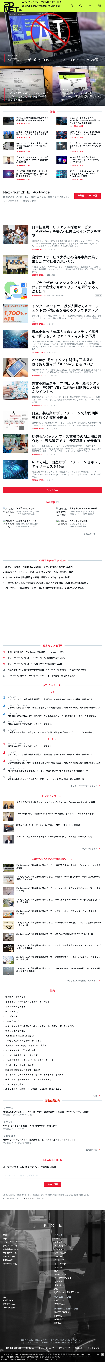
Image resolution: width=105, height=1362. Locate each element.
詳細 (46, 1359)
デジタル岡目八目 (13, 1011)
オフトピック (52, 375)
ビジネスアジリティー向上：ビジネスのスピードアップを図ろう (34, 1074)
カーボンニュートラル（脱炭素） (20, 1065)
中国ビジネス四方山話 (15, 1031)
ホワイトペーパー (11, 1246)
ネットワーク (60, 1264)
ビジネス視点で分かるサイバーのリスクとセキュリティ (30, 1060)
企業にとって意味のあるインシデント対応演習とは (28, 1079)
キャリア (58, 1282)
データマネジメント (63, 1278)
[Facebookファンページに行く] (45, 1225)
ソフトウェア (52, 249)
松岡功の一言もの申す (15, 1006)
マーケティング (61, 1274)
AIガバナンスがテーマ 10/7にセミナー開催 (42, 2)
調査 (56, 1289)
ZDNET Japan (9, 1304)
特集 (95, 1096)
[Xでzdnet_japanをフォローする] (52, 1225)
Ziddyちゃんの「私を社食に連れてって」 (24, 1040)
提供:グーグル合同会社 (55, 295)
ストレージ (59, 1260)
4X (4, 1297)
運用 (56, 1271)
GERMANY (59, 1319)
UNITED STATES (61, 1312)
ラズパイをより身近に (15, 1084)
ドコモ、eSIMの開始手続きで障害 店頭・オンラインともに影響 (37, 577)
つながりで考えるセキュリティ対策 (21, 1055)
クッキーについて (46, 1348)
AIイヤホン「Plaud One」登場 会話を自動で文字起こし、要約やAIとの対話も (44, 588)
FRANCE (58, 1316)
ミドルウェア (60, 1267)
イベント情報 (9, 1256)
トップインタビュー (88, 849)
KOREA (57, 1323)
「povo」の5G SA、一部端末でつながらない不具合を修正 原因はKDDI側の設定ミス (48, 583)
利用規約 (30, 1348)
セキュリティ (52, 352)
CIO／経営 (51, 275)
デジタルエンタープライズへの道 (20, 1050)
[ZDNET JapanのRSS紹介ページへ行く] (60, 1225)
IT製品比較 (8, 1260)
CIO (56, 1239)
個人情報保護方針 (13, 1348)
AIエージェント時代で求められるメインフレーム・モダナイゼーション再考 (39, 1026)
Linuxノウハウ (12, 1021)
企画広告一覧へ (90, 534)
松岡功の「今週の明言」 (16, 997)
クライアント (60, 1246)
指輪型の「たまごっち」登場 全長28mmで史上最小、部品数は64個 (39, 572)
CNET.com (59, 1300)
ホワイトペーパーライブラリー (84, 786)
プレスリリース (10, 1253)
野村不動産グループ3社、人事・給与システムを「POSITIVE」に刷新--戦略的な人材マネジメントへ (66, 387)
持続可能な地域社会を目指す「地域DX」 (23, 1070)
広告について (64, 1348)
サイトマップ (93, 1348)
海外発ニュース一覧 (87, 195)
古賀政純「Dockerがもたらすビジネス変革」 (26, 1045)
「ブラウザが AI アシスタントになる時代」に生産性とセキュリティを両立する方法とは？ (65, 287)
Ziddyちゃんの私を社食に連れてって (81, 980)
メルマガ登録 (52, 1184)
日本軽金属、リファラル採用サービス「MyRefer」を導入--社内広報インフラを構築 (66, 231)
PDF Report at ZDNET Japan (19, 1036)
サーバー (58, 1256)
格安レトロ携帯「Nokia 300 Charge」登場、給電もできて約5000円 (39, 567)
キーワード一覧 (10, 1264)
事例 (5, 1239)
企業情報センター (11, 1249)
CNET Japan (29, 1198)
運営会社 (79, 1348)
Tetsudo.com (9, 1308)
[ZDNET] (11, 6)
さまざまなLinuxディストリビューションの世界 (27, 1002)
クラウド (50, 324)
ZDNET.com (59, 1304)
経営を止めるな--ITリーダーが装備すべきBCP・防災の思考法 (33, 1089)
